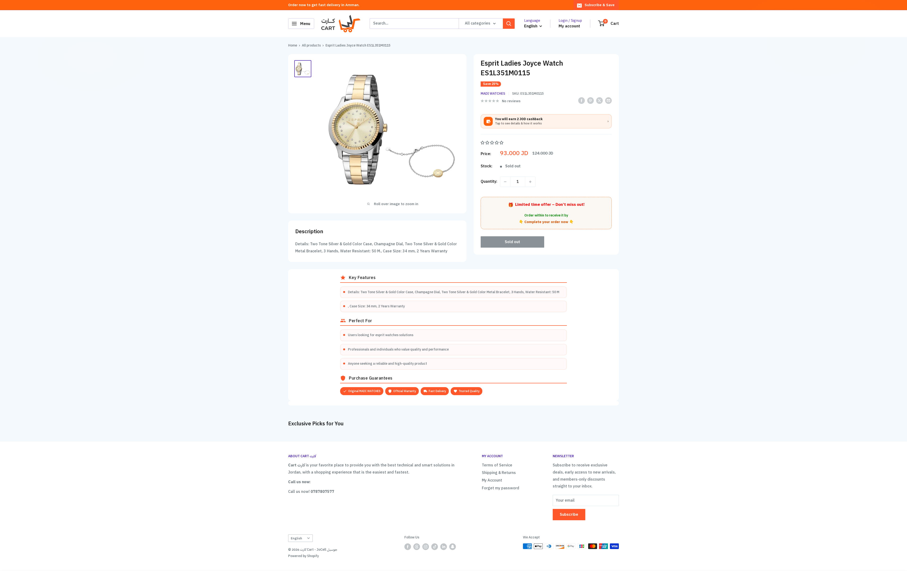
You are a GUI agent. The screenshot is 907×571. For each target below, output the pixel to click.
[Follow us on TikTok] (434, 546)
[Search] (509, 23)
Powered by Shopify (303, 556)
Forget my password (500, 488)
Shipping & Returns (499, 473)
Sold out (512, 242)
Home (292, 45)
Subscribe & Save (600, 5)
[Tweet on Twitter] (599, 100)
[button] (492, 143)
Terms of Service (497, 465)
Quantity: (489, 181)
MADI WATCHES (493, 93)
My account (569, 26)
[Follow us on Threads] (416, 546)
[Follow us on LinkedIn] (443, 546)
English (296, 538)
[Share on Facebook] (581, 100)
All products (311, 45)
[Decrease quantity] (505, 182)
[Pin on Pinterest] (590, 100)
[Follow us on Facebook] (407, 546)
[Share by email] (608, 100)
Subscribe (569, 514)
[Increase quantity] (530, 182)
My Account (492, 480)
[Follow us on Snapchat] (452, 546)
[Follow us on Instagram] (425, 546)
